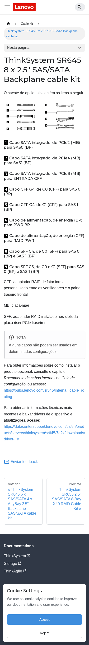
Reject (44, 633)
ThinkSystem (15, 556)
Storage (10, 563)
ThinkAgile (13, 571)
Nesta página (18, 47)
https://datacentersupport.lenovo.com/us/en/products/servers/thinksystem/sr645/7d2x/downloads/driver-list (44, 432)
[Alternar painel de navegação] (7, 7)
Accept (44, 619)
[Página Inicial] (8, 23)
